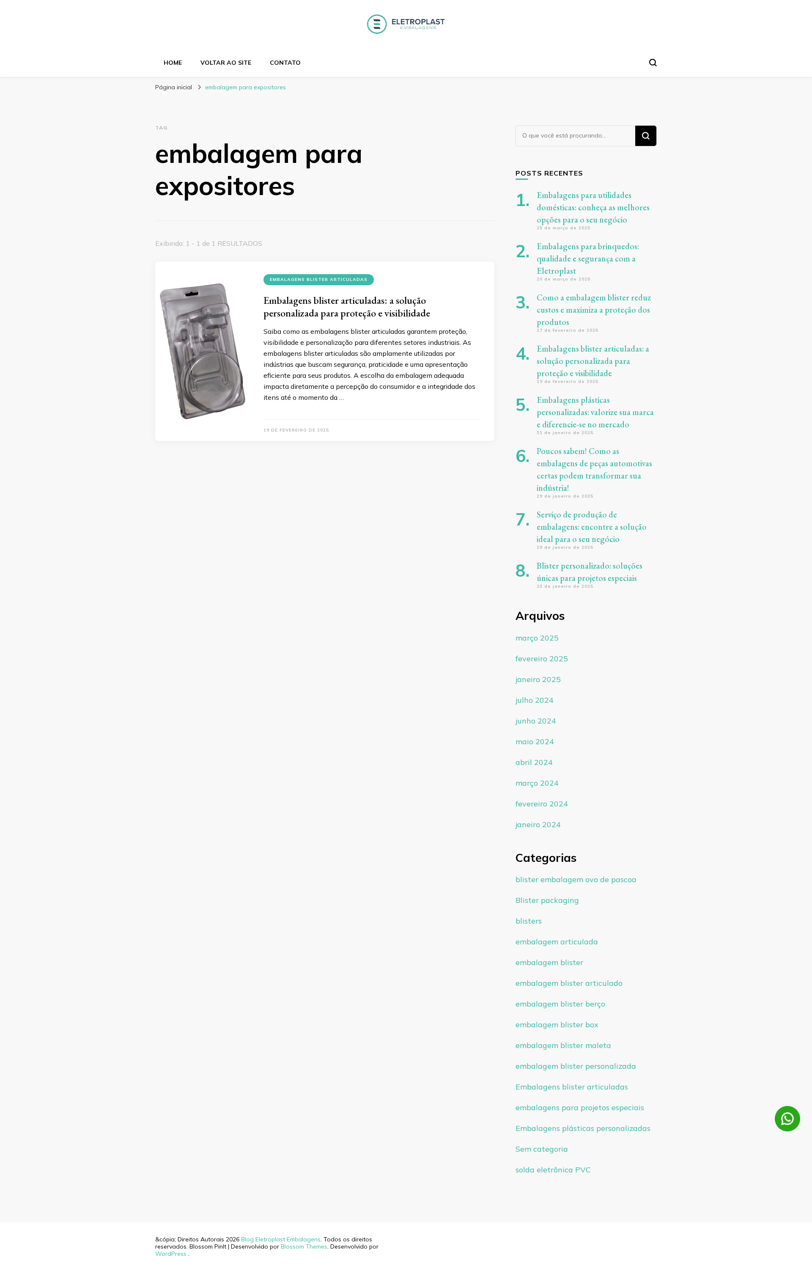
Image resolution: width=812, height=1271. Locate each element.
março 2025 (537, 638)
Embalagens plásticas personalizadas (583, 1128)
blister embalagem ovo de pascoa (576, 879)
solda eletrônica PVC (553, 1170)
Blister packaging (547, 900)
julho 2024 (535, 700)
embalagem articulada (557, 941)
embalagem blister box (557, 1024)
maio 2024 (535, 741)
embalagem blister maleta (563, 1045)
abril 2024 (534, 762)
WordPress (171, 1253)
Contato (285, 62)
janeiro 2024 (538, 824)
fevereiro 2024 (542, 804)
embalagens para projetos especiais (580, 1107)
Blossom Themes (304, 1246)
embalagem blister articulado (569, 983)
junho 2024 (536, 721)
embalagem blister (549, 962)
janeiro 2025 (538, 679)
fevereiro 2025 (542, 658)
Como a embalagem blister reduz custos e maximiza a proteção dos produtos (594, 309)
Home (173, 62)
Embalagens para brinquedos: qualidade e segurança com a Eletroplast (588, 258)
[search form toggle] (653, 62)
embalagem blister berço (560, 1004)
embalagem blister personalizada (576, 1066)
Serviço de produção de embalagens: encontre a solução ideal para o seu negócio (592, 527)
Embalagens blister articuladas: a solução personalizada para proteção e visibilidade (346, 306)
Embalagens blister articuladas (319, 279)
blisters (529, 921)
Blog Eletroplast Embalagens (281, 1239)
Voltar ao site (225, 62)
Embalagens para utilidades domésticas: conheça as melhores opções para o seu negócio (593, 207)
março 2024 (537, 783)
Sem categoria (542, 1149)
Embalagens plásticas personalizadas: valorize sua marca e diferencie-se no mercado (595, 412)
